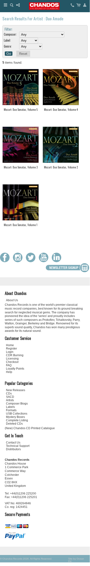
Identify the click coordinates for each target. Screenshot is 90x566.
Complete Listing (17, 420)
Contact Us (13, 442)
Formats (11, 410)
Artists (10, 400)
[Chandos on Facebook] (6, 261)
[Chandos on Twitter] (32, 261)
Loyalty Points (15, 368)
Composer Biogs (17, 403)
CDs (9, 393)
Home (10, 345)
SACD (10, 397)
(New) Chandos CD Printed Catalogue (30, 428)
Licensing (12, 358)
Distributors (13, 449)
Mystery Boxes (15, 417)
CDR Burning (14, 355)
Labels (10, 407)
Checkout (12, 362)
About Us (12, 300)
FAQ (8, 365)
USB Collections (16, 413)
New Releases (15, 390)
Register (11, 348)
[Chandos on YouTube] (45, 261)
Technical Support (17, 446)
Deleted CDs (14, 423)
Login (9, 352)
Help (9, 372)
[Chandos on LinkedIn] (58, 261)
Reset (23, 53)
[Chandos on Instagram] (19, 261)
